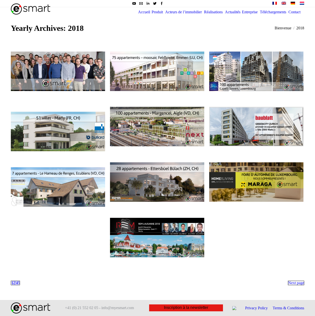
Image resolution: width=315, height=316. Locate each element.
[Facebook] (162, 3)
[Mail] (141, 3)
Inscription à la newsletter (186, 307)
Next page (296, 283)
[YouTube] (134, 3)
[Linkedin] (148, 3)
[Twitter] (155, 3)
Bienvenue (283, 28)
